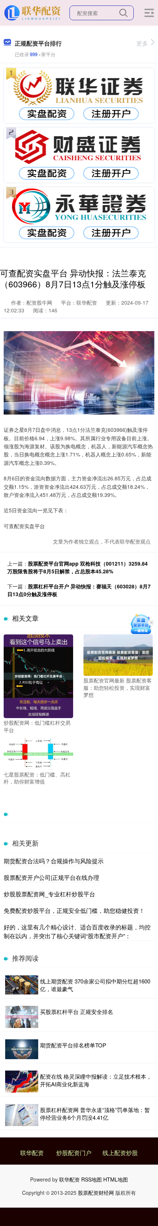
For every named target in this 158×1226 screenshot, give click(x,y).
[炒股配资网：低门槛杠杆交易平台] (38, 675)
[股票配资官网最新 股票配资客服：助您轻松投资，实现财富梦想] (118, 654)
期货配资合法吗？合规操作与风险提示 (54, 861)
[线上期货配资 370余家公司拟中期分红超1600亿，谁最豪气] (21, 985)
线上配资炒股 (120, 1152)
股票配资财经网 (96, 1192)
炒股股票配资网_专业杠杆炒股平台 (49, 894)
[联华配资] (33, 12)
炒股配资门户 (73, 1152)
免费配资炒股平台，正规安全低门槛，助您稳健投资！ (74, 910)
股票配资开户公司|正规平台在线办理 (51, 877)
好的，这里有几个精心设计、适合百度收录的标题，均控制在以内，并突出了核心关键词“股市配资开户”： (77, 931)
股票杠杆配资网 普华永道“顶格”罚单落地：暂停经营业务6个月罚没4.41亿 (95, 1113)
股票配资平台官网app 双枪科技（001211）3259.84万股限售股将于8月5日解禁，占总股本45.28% (77, 567)
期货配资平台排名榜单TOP (73, 1045)
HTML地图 (115, 1179)
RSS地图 (91, 1179)
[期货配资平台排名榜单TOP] (21, 1049)
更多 (142, 43)
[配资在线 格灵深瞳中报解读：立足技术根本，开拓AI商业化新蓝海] (21, 1081)
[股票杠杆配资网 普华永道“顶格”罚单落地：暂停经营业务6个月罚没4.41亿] (21, 1115)
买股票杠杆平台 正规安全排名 (76, 1011)
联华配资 (32, 1152)
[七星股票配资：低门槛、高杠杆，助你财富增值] (38, 753)
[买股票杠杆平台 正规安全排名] (21, 1017)
